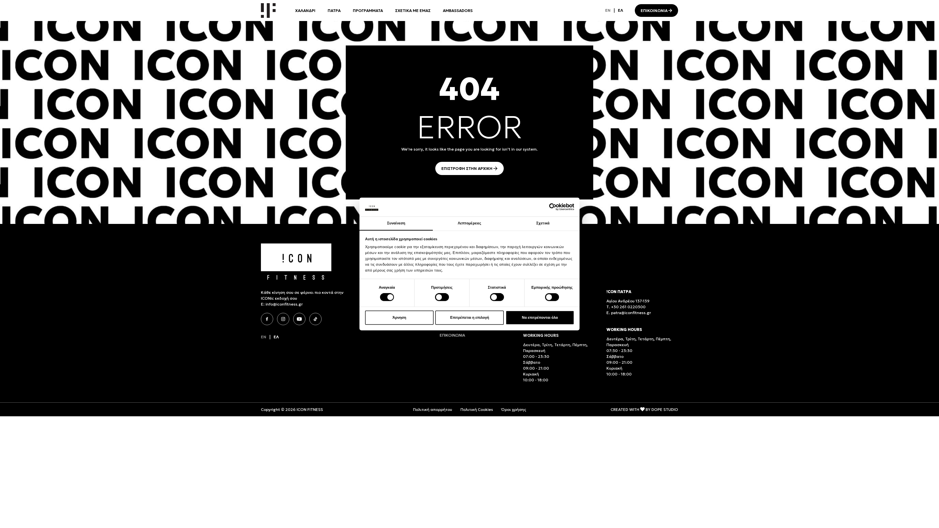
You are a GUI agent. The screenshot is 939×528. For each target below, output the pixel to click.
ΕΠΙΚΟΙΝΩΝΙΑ (654, 10)
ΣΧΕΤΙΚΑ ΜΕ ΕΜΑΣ (413, 10)
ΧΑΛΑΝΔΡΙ (305, 10)
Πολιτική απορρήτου (432, 409)
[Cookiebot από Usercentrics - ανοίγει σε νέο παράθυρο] (552, 207)
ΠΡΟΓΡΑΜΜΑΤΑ (368, 10)
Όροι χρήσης (513, 409)
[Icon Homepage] (268, 10)
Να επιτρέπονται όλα (540, 317)
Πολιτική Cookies (476, 409)
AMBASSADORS (458, 10)
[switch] (442, 297)
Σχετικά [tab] (542, 223)
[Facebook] (267, 319)
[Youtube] (299, 319)
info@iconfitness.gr (284, 304)
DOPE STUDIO (664, 409)
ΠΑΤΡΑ (334, 10)
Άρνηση (399, 317)
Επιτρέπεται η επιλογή (469, 317)
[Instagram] (283, 319)
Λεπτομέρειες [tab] (469, 223)
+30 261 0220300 (628, 306)
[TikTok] (315, 319)
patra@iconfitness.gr (631, 312)
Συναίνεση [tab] (396, 223)
